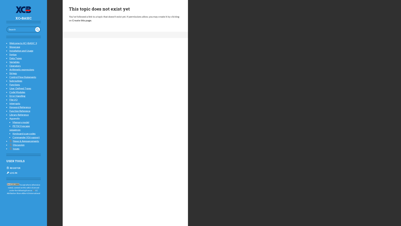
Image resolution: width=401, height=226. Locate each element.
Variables (14, 61)
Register (14, 168)
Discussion (18, 144)
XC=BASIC (23, 18)
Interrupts (14, 103)
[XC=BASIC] (23, 9)
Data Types (15, 58)
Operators (15, 65)
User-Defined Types (20, 88)
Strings (13, 73)
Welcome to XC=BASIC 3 (23, 43)
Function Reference (19, 110)
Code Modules (17, 92)
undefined (37, 29)
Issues (16, 148)
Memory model (21, 122)
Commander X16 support (26, 137)
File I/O (13, 99)
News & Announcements (26, 141)
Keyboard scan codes (24, 133)
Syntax (13, 54)
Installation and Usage (21, 50)
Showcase (14, 46)
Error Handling (17, 95)
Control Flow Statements (22, 76)
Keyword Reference (20, 107)
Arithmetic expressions (21, 69)
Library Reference (19, 114)
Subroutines (15, 80)
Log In (13, 173)
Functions (14, 84)
